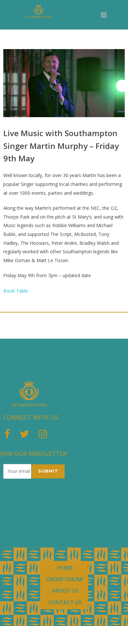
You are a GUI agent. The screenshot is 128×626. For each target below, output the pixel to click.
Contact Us (65, 602)
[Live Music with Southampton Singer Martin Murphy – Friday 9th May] (64, 83)
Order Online (64, 579)
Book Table (15, 291)
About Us (65, 590)
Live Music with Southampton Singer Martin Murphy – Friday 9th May (61, 146)
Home (65, 567)
